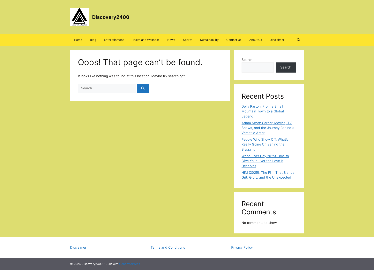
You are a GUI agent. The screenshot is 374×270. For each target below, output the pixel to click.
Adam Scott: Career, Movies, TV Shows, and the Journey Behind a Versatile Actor (268, 128)
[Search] (143, 88)
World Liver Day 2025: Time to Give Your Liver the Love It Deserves (265, 161)
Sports (187, 40)
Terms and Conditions (168, 247)
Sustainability (209, 40)
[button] (298, 40)
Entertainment (114, 40)
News (171, 40)
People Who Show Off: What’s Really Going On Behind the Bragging (265, 144)
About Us (255, 40)
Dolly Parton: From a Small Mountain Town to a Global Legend (263, 111)
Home (78, 40)
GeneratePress (129, 264)
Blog (93, 40)
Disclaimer (277, 40)
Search (247, 60)
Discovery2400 (110, 17)
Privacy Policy (242, 247)
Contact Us (234, 40)
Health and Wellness (145, 40)
